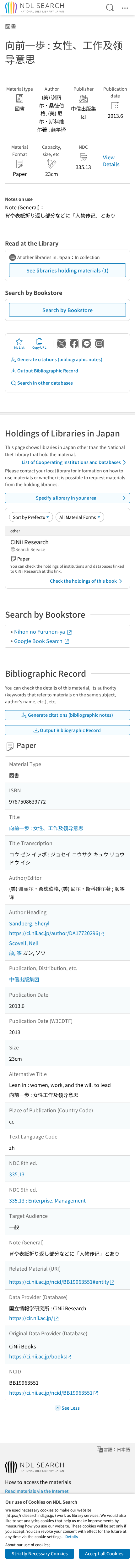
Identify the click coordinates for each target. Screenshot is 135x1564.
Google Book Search (39, 641)
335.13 (16, 1174)
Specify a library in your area (66, 498)
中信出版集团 (24, 979)
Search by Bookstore (67, 310)
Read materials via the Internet (36, 1491)
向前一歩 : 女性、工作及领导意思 (46, 828)
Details (71, 1536)
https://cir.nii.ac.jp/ (31, 1318)
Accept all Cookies (104, 1553)
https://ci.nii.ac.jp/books (37, 1356)
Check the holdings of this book (83, 581)
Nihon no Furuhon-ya (40, 631)
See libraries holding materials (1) (67, 270)
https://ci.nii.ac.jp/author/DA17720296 (53, 933)
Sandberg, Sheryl (29, 923)
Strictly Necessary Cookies (40, 1553)
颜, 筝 (15, 952)
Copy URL (39, 347)
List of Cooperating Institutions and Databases (71, 462)
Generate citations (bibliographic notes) (59, 359)
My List (19, 347)
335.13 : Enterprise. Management (47, 1200)
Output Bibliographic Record (47, 370)
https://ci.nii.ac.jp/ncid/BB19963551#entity (59, 1281)
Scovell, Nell (24, 943)
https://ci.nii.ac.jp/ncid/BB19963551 (51, 1392)
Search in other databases (45, 383)
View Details (111, 160)
